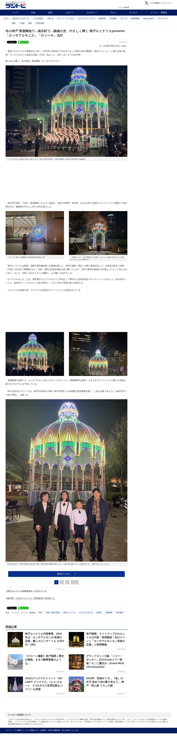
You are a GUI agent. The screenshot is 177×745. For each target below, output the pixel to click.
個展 (13, 23)
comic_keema (148, 18)
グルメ (113, 12)
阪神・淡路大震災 (53, 612)
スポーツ (69, 12)
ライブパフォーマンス (86, 18)
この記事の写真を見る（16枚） (114, 46)
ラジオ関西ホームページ (159, 3)
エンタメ (133, 12)
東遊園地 (108, 612)
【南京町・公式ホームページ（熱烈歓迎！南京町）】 (30, 598)
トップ (15, 12)
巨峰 (30, 23)
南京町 (99, 612)
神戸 (40, 612)
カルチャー (92, 12)
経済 (50, 12)
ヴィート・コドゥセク (65, 18)
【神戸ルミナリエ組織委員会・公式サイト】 (26, 591)
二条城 (21, 23)
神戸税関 (119, 612)
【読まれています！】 (20, 18)
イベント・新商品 (158, 12)
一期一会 (50, 18)
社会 (33, 12)
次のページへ (64, 574)
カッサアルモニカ (86, 612)
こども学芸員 (38, 18)
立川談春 (113, 18)
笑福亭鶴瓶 (135, 18)
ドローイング (163, 18)
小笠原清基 (40, 23)
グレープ (123, 18)
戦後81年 (102, 18)
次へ (74, 582)
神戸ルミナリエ (69, 612)
